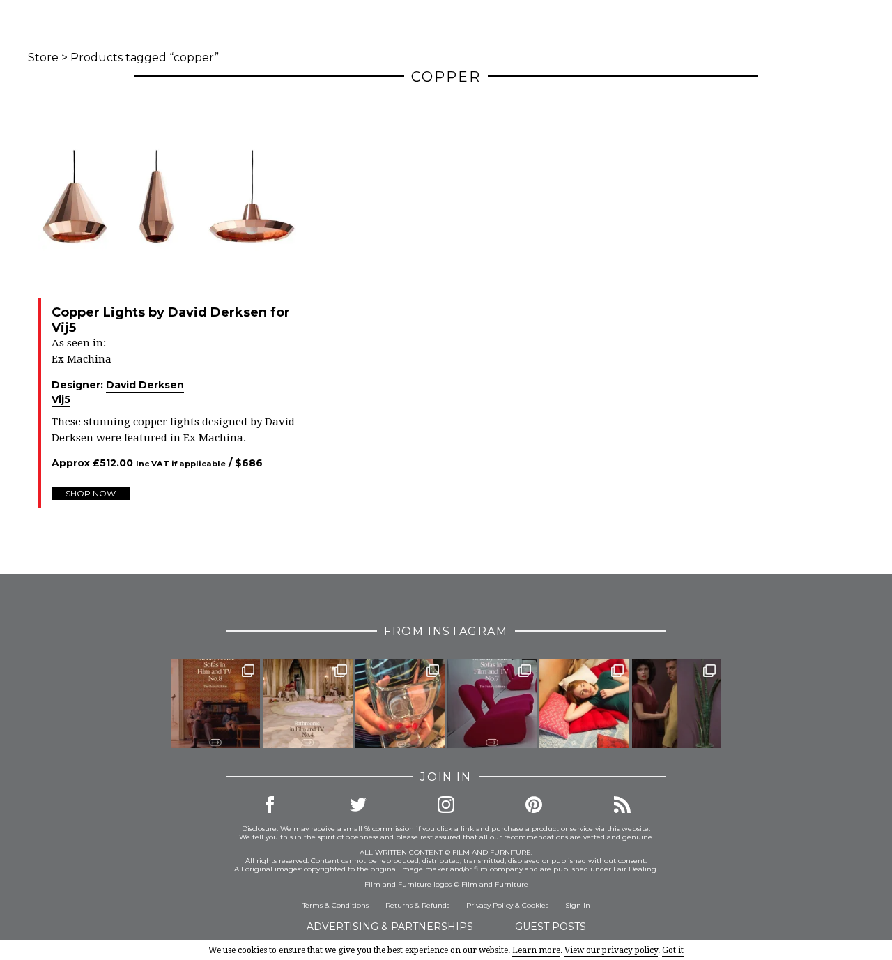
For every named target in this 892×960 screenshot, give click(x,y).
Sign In (577, 905)
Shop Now (91, 493)
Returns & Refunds (417, 905)
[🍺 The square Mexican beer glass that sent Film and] (400, 703)
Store (43, 57)
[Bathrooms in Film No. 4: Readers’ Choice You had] (307, 703)
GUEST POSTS (550, 926)
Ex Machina (82, 359)
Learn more (536, 950)
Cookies (535, 905)
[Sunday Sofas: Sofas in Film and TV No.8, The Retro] (215, 703)
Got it (673, 950)
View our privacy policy (611, 950)
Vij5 (61, 399)
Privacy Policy (489, 905)
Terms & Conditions (335, 905)
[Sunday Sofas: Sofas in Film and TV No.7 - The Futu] (492, 703)
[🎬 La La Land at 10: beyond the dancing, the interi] (584, 703)
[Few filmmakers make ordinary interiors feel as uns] (676, 703)
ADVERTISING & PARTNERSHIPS (390, 926)
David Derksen (145, 385)
